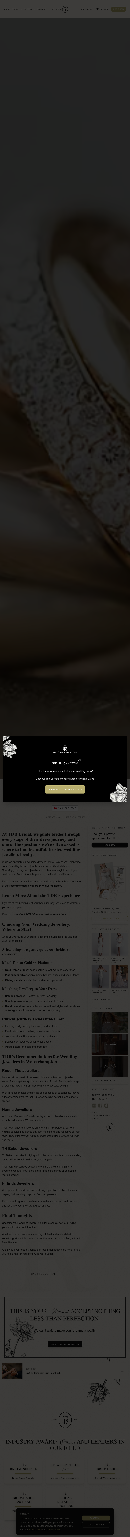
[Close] (121, 745)
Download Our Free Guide (65, 789)
